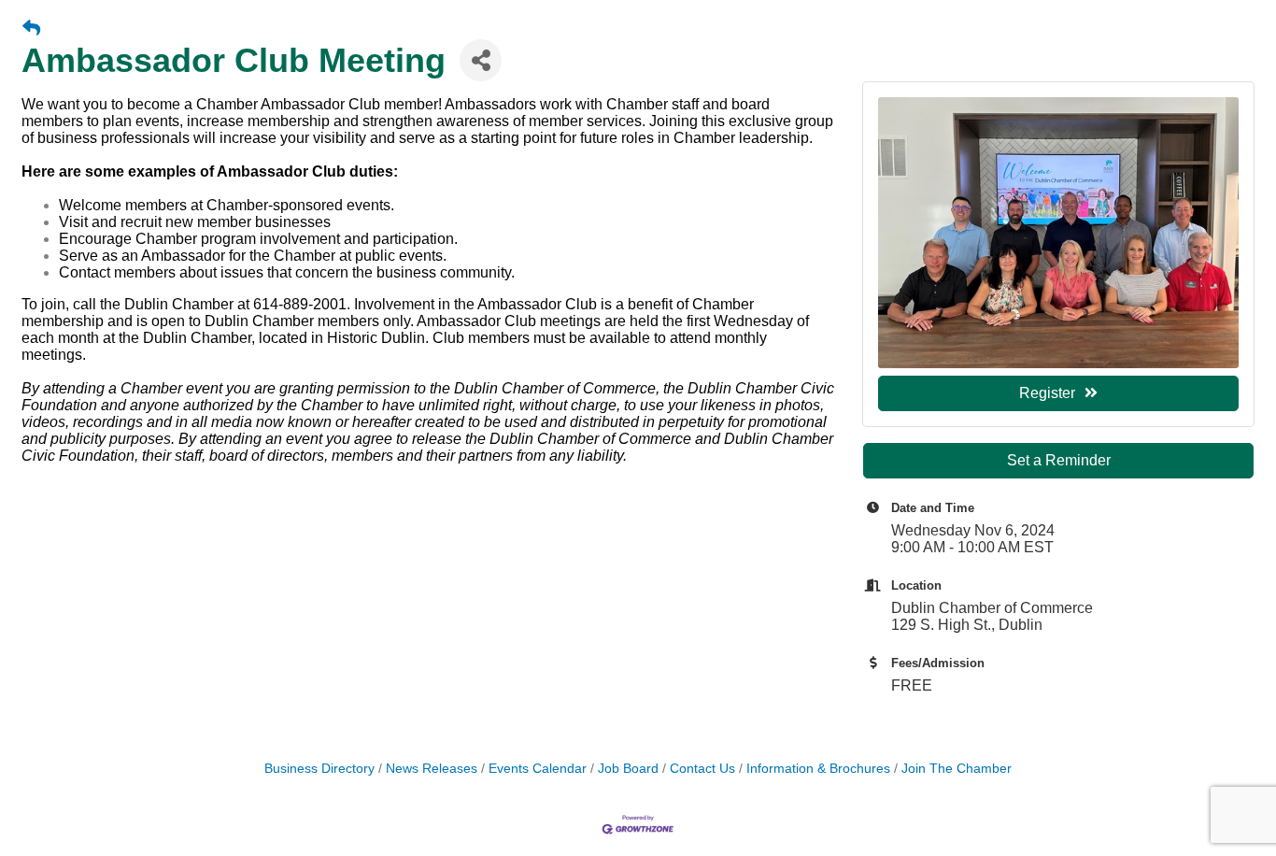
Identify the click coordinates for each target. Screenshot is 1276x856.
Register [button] (1047, 393)
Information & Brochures (818, 769)
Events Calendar (538, 769)
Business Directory (319, 769)
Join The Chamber (956, 769)
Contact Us (702, 769)
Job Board (628, 769)
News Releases (431, 769)
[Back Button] (31, 29)
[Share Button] (481, 60)
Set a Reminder (1059, 460)
